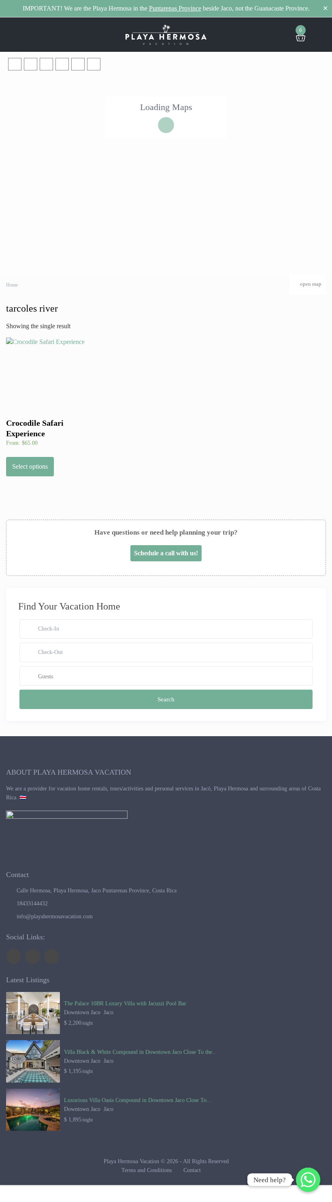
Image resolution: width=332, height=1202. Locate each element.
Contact (192, 1170)
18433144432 (32, 903)
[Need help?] (308, 1180)
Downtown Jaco (82, 1012)
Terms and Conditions (146, 1170)
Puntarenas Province (175, 8)
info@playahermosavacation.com (55, 916)
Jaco (108, 1012)
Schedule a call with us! (166, 553)
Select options (30, 466)
